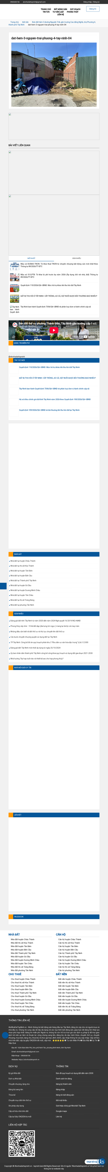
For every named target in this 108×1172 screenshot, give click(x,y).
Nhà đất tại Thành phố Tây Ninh (23, 580)
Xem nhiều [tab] (76, 258)
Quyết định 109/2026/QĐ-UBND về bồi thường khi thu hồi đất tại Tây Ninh (49, 410)
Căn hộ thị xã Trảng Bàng (69, 967)
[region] (54, 126)
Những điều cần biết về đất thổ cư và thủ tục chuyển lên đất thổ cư (37, 631)
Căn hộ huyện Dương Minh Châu (72, 960)
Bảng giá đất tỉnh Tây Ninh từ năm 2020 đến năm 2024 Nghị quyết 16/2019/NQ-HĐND (46, 621)
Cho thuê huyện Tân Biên (21, 986)
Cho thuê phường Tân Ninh (22, 1010)
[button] (54, 126)
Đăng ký (96, 2)
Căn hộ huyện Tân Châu (68, 963)
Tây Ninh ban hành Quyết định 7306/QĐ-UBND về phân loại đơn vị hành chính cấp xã (56, 307)
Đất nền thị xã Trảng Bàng (69, 1006)
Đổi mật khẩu (61, 1100)
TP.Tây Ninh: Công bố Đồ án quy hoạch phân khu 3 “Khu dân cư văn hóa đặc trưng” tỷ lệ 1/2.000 (49, 642)
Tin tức (46, 12)
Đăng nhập (88, 2)
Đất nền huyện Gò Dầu (68, 996)
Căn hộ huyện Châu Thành (69, 939)
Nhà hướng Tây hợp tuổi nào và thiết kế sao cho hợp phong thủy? (37, 659)
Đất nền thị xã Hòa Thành (69, 982)
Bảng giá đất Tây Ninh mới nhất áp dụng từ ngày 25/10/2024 (35, 648)
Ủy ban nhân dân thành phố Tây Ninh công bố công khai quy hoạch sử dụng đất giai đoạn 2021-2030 (52, 653)
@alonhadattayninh (17, 357)
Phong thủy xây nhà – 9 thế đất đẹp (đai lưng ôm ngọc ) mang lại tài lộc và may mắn (45, 626)
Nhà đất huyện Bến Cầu (21, 950)
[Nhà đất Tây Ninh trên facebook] (3, 586)
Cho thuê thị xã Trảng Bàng (22, 1006)
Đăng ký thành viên (64, 1084)
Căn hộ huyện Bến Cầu (68, 950)
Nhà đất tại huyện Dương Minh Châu (25, 590)
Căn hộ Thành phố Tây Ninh (70, 953)
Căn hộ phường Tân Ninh (69, 970)
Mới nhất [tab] (31, 258)
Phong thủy (72, 12)
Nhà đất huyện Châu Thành (22, 939)
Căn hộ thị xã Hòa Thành (69, 943)
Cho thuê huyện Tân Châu (22, 1003)
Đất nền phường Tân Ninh (69, 1010)
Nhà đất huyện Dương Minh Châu (25, 960)
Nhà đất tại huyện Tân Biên (22, 571)
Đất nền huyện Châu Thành (70, 979)
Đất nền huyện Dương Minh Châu (72, 1000)
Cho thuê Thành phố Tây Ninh (23, 993)
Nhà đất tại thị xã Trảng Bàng (22, 600)
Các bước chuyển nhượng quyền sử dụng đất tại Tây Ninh (34, 637)
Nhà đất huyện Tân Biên (21, 946)
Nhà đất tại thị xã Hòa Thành (22, 566)
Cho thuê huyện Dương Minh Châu (25, 1000)
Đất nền (25, 22)
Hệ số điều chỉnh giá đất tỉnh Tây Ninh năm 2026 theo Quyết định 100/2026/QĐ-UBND (55, 399)
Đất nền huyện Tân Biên (68, 986)
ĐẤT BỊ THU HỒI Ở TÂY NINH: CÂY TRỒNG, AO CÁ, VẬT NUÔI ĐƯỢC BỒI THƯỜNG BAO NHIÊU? (59, 296)
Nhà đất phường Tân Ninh (22, 970)
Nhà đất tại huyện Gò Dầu (21, 585)
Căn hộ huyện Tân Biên (68, 946)
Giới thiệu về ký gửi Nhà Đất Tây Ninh (70, 1106)
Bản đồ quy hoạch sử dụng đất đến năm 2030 (74, 1073)
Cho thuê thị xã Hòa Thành (22, 982)
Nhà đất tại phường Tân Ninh (22, 605)
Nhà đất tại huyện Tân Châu (22, 595)
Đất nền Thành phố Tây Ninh (70, 993)
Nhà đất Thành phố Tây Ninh (23, 953)
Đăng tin (92, 9)
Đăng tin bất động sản (65, 1095)
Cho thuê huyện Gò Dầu (21, 996)
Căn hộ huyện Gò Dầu (67, 956)
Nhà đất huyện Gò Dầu (20, 956)
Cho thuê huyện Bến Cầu (21, 989)
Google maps (61, 1111)
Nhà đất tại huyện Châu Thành (23, 561)
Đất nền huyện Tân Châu (68, 1003)
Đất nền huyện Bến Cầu (68, 989)
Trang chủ (14, 22)
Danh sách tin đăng (64, 1079)
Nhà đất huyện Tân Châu (21, 963)
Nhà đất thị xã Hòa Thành (22, 943)
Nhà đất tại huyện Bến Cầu (21, 576)
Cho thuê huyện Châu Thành (23, 979)
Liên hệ (60, 14)
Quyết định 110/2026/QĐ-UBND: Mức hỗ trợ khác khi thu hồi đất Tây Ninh (51, 285)
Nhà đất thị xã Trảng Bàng (22, 967)
